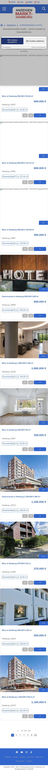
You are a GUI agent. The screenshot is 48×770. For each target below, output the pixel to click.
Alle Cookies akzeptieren (12, 41)
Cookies (29, 761)
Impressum (39, 757)
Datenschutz (20, 761)
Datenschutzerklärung (38, 47)
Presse (15, 757)
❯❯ (35, 735)
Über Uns (30, 757)
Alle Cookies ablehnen (35, 41)
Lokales (22, 757)
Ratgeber (8, 757)
